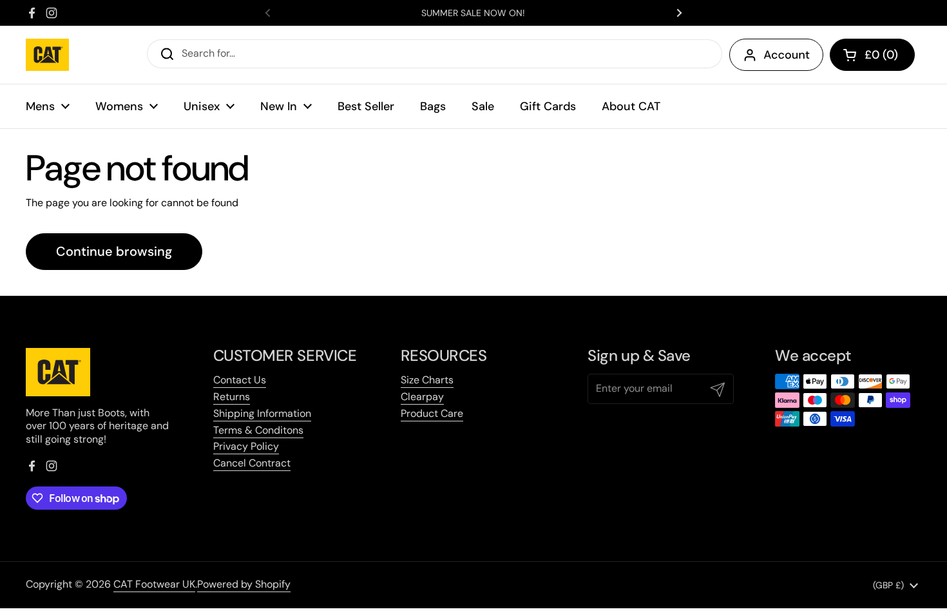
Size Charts (427, 380)
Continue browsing (114, 251)
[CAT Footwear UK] (47, 55)
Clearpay (422, 396)
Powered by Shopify (244, 584)
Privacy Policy (246, 446)
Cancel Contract (252, 463)
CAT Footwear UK (154, 584)
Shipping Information (262, 413)
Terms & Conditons (258, 430)
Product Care (432, 413)
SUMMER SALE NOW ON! (473, 12)
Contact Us (239, 380)
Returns (231, 396)
